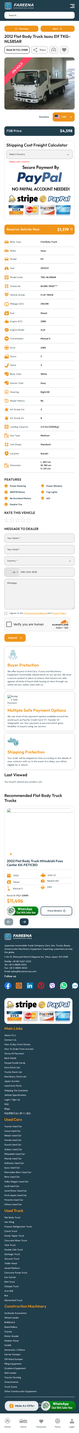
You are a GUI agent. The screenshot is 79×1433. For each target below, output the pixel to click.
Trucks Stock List (13, 1072)
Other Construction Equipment (20, 1391)
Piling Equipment (13, 1363)
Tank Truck (10, 1245)
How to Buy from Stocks (17, 1044)
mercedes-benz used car (17, 1172)
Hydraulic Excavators (15, 1313)
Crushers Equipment (15, 1368)
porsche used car (13, 1199)
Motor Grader (11, 1336)
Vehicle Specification (15, 1095)
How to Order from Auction (19, 1049)
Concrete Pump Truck (15, 1272)
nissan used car (13, 1135)
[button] (11, 854)
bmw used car (12, 1176)
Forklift (7, 1345)
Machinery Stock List (15, 1076)
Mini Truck (9, 1281)
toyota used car (13, 1126)
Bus (6, 1295)
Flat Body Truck (47, 795)
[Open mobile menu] (72, 6)
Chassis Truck (11, 1286)
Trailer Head (10, 1263)
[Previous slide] (11, 921)
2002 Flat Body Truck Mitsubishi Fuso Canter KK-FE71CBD (35, 863)
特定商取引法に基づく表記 (17, 1113)
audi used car (11, 1186)
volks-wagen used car (16, 1181)
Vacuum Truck (11, 1258)
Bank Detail (10, 1058)
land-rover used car (15, 1190)
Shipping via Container (16, 1090)
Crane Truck (10, 1231)
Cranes (8, 1331)
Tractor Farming (12, 1377)
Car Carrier (10, 1277)
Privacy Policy (59, 613)
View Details (54, 910)
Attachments (11, 1382)
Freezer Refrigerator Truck (18, 1226)
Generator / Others (14, 1349)
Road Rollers (10, 1327)
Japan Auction (12, 1081)
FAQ (6, 1104)
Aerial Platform (12, 1268)
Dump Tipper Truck (14, 1235)
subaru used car (13, 1149)
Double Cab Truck (13, 1249)
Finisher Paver (11, 1340)
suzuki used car (12, 1144)
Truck (9, 800)
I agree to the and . (37, 613)
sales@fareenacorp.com (23, 971)
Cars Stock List (12, 1067)
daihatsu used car (14, 1163)
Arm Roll (8, 1291)
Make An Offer (25, 1405)
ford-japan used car (15, 1195)
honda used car (13, 1140)
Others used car (13, 1204)
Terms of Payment (14, 1053)
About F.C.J (10, 1035)
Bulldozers (9, 1322)
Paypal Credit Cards (14, 1062)
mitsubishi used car (14, 1154)
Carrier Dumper (12, 1354)
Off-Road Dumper (13, 1359)
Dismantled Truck (13, 1300)
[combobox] (64, 117)
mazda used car (13, 1158)
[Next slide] (26, 921)
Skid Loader (10, 1372)
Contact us (10, 1039)
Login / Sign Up (12, 1099)
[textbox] (62, 117)
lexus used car (12, 1131)
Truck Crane (10, 1386)
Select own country (19, 161)
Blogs (7, 1108)
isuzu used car (12, 1167)
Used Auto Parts (13, 1085)
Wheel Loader (11, 1317)
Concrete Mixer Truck (15, 1240)
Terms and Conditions (35, 613)
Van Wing (9, 1222)
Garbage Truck (12, 1254)
